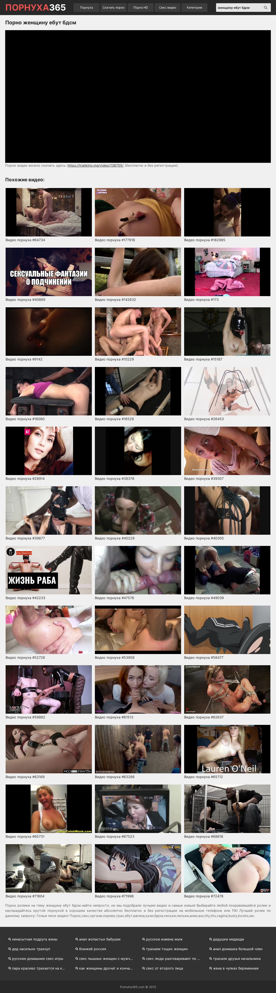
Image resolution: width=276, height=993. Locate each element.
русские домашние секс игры (37, 958)
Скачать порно (113, 7)
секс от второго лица (164, 968)
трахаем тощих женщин (167, 949)
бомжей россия (92, 949)
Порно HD (140, 7)
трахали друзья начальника (237, 958)
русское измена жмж (164, 939)
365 (35, 7)
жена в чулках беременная (236, 968)
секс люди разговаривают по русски (175, 958)
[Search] (265, 7)
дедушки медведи (228, 939)
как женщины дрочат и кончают (106, 968)
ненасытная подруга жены (34, 939)
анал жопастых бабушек (100, 939)
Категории (194, 7)
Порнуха (86, 7)
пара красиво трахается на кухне (41, 968)
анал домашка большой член (237, 949)
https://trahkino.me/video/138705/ (95, 165)
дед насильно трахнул (31, 949)
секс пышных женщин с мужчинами (108, 958)
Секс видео (167, 7)
